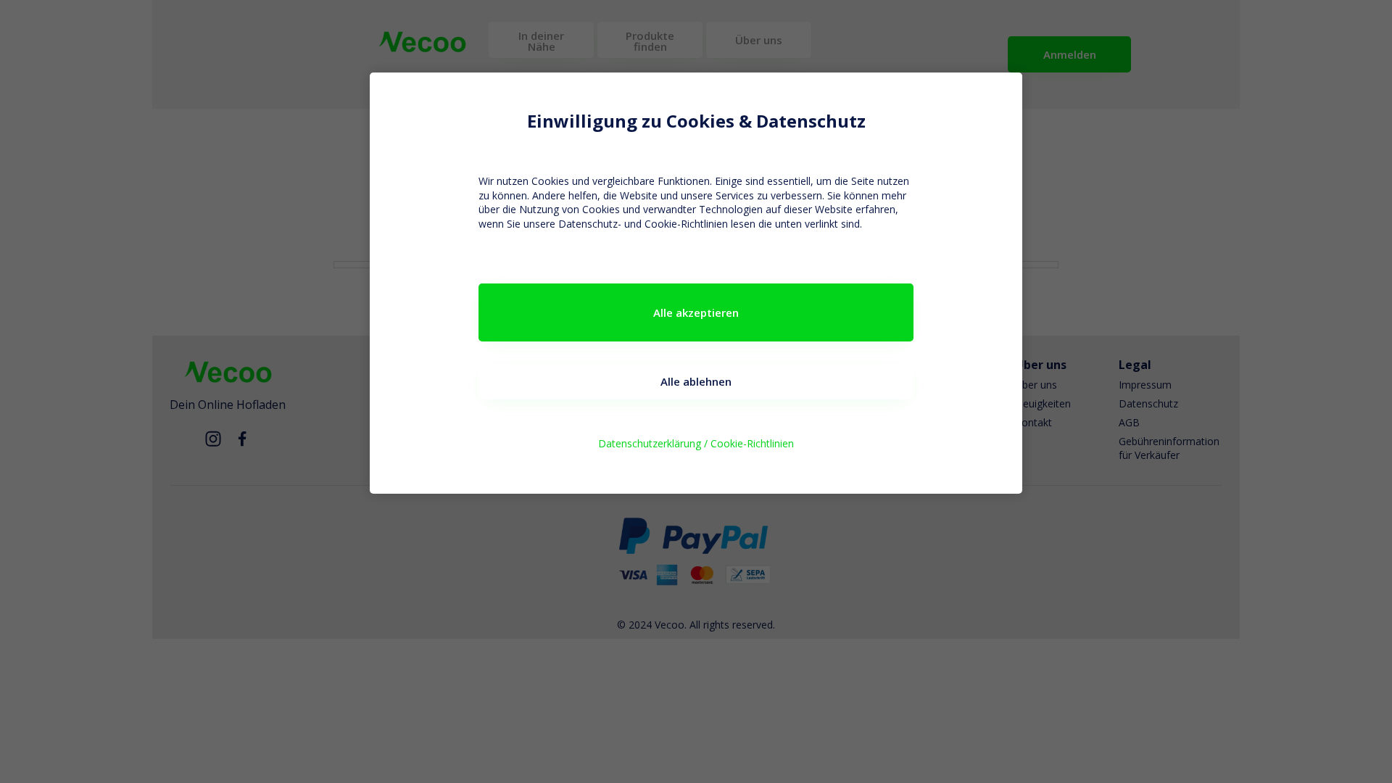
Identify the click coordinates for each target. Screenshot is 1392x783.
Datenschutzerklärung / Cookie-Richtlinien (696, 443)
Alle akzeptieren (696, 312)
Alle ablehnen (696, 381)
